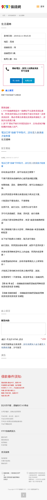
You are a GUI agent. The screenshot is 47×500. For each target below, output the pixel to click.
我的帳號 (4, 458)
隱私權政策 (5, 440)
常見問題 (4, 445)
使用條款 (4, 442)
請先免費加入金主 (31, 344)
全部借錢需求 (12, 15)
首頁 (4, 15)
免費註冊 (28, 81)
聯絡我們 (4, 463)
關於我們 (4, 437)
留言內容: (5, 320)
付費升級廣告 (5, 461)
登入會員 (16, 81)
